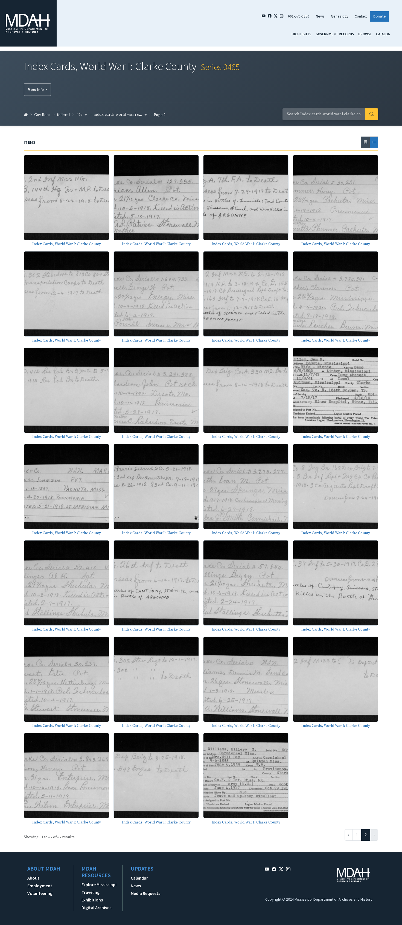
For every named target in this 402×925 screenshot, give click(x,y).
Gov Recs (42, 114)
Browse (365, 34)
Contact (361, 16)
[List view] (373, 142)
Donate (379, 16)
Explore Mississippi (98, 884)
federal (63, 114)
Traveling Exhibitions (92, 896)
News (320, 16)
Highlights (301, 34)
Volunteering (40, 893)
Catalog (383, 34)
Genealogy (339, 16)
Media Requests (145, 893)
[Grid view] (365, 142)
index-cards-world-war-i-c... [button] (118, 114)
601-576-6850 (298, 16)
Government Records (335, 34)
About (33, 878)
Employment (39, 885)
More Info (36, 90)
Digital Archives (96, 907)
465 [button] (80, 114)
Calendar (139, 878)
